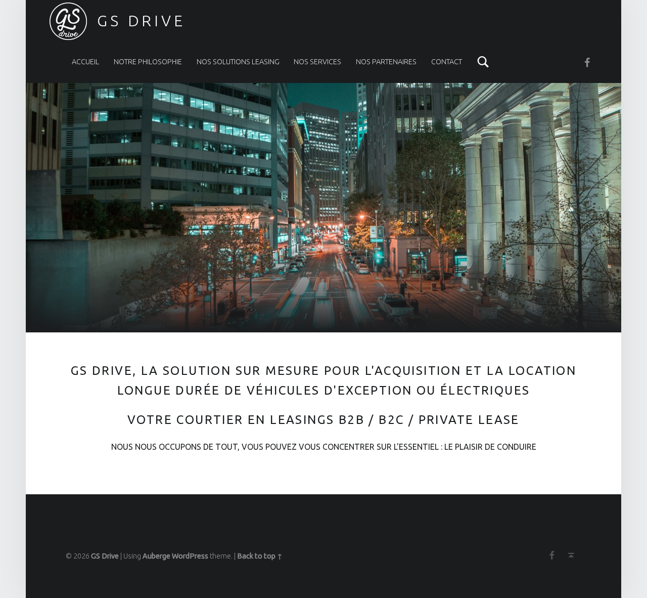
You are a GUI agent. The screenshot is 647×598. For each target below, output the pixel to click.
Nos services (317, 62)
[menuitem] (85, 61)
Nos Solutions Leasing (238, 62)
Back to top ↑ (260, 556)
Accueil (85, 62)
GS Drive (105, 556)
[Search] (483, 61)
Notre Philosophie (148, 62)
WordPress (190, 556)
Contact (446, 62)
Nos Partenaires (386, 62)
